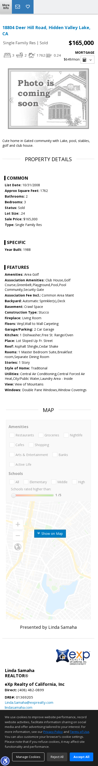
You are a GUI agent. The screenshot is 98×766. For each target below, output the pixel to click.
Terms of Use (79, 732)
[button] (5, 761)
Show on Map (51, 533)
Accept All (81, 757)
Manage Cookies (28, 757)
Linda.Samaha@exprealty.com (29, 702)
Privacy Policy (53, 732)
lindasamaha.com (18, 707)
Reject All (57, 757)
